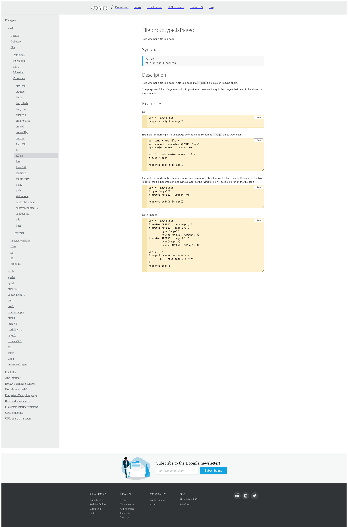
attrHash (21, 85)
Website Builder (98, 504)
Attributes (18, 54)
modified (21, 173)
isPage (19, 155)
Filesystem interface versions (21, 406)
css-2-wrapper (16, 312)
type (18, 225)
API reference (127, 508)
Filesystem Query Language (21, 395)
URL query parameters (18, 418)
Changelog (95, 508)
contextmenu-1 (16, 294)
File (13, 47)
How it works (127, 504)
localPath (21, 167)
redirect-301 (15, 341)
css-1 (11, 300)
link (18, 161)
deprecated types (17, 364)
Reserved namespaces (17, 401)
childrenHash (23, 120)
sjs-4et (11, 277)
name (19, 184)
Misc (16, 66)
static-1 (12, 352)
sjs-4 (10, 28)
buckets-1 (13, 288)
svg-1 (11, 358)
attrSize (20, 91)
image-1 (12, 323)
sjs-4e (11, 271)
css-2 (11, 306)
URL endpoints (14, 412)
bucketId (21, 114)
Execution (19, 60)
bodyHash (22, 103)
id (17, 149)
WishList (184, 504)
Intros (123, 500)
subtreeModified (25, 202)
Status (93, 513)
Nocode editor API (16, 389)
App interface (13, 377)
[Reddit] (237, 495)
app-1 (11, 283)
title (18, 219)
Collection (16, 41)
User (13, 246)
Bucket (15, 35)
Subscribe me (213, 470)
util (12, 258)
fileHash (21, 143)
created (20, 126)
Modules (15, 263)
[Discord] (245, 495)
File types (10, 20)
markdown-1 (15, 329)
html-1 (11, 317)
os (12, 252)
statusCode (22, 196)
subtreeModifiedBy (27, 207)
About (153, 504)
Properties (19, 78)
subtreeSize (22, 213)
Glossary (124, 517)
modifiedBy (23, 178)
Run (259, 117)
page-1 (12, 335)
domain (20, 138)
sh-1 (10, 346)
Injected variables (20, 240)
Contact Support (158, 500)
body (19, 97)
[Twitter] (254, 495)
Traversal (18, 232)
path (18, 190)
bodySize (21, 109)
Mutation (18, 72)
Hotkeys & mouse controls (20, 383)
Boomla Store (97, 500)
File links (10, 372)
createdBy (22, 132)
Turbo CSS (125, 513)
